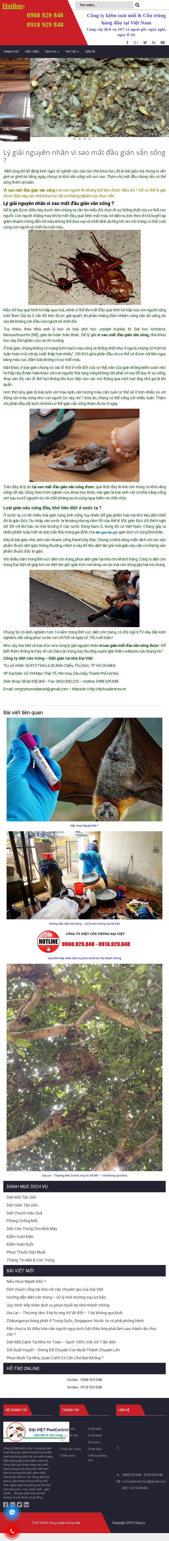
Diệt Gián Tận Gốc (22, 1205)
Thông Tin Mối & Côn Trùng (30, 1260)
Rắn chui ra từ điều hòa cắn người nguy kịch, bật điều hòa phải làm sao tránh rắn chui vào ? (81, 1331)
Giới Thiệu (32, 51)
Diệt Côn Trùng (71, 1449)
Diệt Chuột (68, 1455)
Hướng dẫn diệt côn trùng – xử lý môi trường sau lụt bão (84, 923)
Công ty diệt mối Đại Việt (64, 1523)
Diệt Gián (95, 1449)
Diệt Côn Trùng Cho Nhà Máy (32, 1228)
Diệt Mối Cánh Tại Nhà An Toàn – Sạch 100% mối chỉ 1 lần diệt (61, 1342)
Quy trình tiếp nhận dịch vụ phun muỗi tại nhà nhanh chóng (84, 958)
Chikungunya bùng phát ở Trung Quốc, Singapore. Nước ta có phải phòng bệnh (75, 1320)
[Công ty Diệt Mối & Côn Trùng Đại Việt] (36, 1431)
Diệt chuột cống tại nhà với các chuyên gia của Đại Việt (55, 1289)
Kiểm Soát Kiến (20, 1236)
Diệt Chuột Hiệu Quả (24, 1213)
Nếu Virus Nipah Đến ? (84, 825)
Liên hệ (90, 51)
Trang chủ (11, 51)
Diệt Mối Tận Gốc (22, 1197)
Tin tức (71, 51)
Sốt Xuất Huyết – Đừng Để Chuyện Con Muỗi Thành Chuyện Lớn (63, 1350)
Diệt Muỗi (95, 1435)
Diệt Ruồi (95, 1428)
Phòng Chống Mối (22, 1220)
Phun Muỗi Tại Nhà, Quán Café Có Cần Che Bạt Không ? (55, 1358)
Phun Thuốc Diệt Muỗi (26, 1252)
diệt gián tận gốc (106, 532)
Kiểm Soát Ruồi (20, 1244)
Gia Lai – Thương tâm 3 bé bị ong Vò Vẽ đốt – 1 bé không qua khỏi (84, 1175)
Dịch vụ (51, 51)
